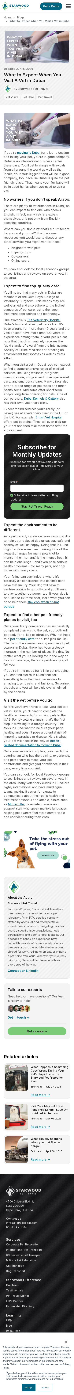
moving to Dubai (28, 152)
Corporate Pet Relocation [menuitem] (22, 1244)
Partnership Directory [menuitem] (20, 1306)
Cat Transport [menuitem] (15, 1265)
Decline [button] (45, 1387)
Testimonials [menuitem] (14, 1290)
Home (7, 17)
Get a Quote (51, 6)
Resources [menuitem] (13, 1330)
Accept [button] (28, 1387)
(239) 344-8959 (16, 1227)
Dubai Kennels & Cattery (41, 398)
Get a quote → (37, 1031)
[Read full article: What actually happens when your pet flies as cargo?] (16, 1162)
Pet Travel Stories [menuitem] (18, 1295)
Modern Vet (16, 804)
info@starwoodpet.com (21, 1222)
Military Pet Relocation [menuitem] (21, 1260)
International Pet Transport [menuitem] (24, 1249)
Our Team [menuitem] (12, 1285)
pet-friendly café (22, 639)
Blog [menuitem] (9, 1325)
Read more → (40, 1095)
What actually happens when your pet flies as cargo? (46, 1142)
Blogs (20, 17)
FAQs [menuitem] (9, 1320)
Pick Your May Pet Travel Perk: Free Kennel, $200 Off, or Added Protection (49, 1109)
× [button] (66, 1340)
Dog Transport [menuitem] (15, 1271)
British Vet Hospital (48, 417)
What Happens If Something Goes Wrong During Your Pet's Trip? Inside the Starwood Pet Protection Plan (49, 1074)
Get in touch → (18, 1017)
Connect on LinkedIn (23, 971)
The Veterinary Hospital (43, 320)
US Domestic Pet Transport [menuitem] (24, 1255)
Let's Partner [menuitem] (14, 1301)
